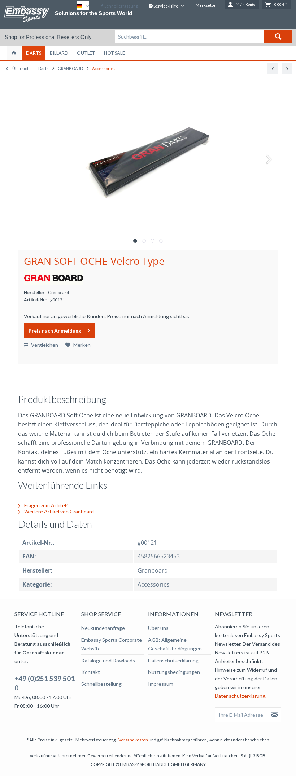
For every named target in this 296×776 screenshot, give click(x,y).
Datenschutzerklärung (173, 660)
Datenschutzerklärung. (240, 696)
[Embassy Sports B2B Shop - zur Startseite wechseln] (27, 14)
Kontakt (90, 672)
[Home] (14, 53)
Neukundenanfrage (103, 628)
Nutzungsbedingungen (174, 672)
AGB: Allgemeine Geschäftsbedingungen (175, 644)
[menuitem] (203, 36)
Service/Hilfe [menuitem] (166, 6)
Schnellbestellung (101, 684)
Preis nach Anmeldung (55, 331)
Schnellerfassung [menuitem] (121, 6)
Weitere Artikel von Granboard (58, 511)
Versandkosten (133, 739)
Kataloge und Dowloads (108, 660)
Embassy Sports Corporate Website (111, 644)
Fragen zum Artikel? (45, 505)
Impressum (160, 684)
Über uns (158, 628)
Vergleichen (44, 345)
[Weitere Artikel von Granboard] (53, 277)
